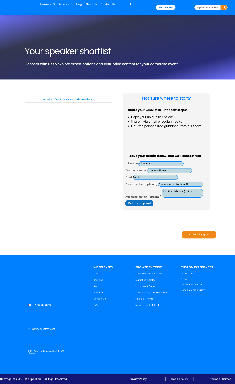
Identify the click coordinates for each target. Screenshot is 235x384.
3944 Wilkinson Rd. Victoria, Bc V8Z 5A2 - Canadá (47, 352)
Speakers (45, 4)
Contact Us (108, 4)
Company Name (135, 170)
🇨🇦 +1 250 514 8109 (39, 305)
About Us (91, 4)
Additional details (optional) (143, 196)
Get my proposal (139, 203)
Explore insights (199, 234)
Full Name (131, 163)
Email (128, 177)
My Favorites (166, 7)
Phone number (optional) (141, 184)
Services (63, 4)
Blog (79, 4)
